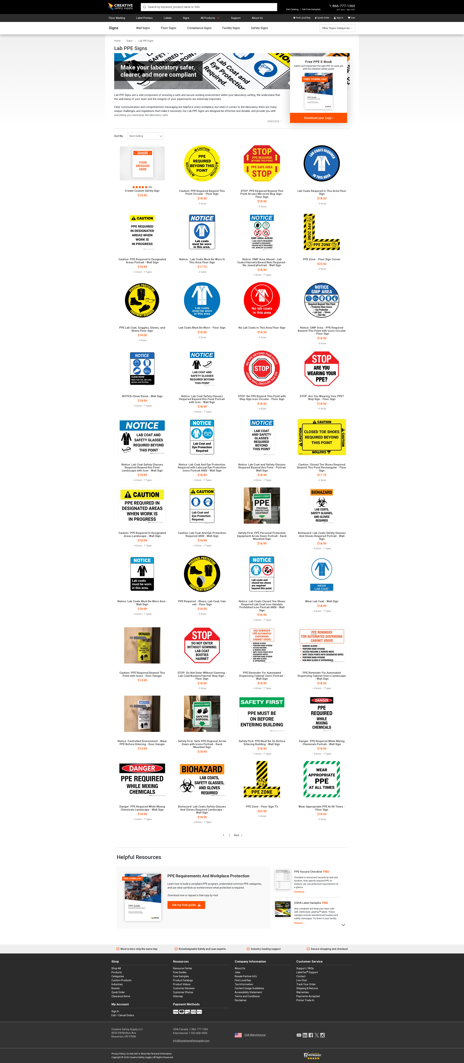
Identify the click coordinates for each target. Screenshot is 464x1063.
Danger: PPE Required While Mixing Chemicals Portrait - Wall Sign (322, 743)
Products (116, 972)
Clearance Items (120, 996)
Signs (186, 18)
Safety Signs (259, 28)
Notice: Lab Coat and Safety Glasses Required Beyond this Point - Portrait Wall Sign (262, 467)
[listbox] (145, 136)
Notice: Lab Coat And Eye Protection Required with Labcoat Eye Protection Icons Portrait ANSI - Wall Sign (202, 467)
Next (237, 835)
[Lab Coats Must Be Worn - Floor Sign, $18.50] (202, 300)
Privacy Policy (118, 1053)
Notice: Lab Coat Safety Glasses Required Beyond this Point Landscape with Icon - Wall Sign (142, 467)
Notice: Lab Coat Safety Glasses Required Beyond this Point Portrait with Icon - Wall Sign (202, 399)
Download (299, 892)
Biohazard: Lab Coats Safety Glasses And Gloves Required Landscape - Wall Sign (202, 809)
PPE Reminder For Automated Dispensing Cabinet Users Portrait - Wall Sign (262, 675)
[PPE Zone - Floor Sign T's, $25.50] (262, 779)
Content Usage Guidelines (249, 988)
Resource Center (182, 968)
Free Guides (180, 972)
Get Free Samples (311, 9)
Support (236, 18)
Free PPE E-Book (318, 62)
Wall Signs (143, 28)
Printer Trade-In (305, 1000)
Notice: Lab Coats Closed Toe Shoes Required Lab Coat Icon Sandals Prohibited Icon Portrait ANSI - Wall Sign (262, 606)
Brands (115, 988)
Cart (353, 18)
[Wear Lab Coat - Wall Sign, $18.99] (321, 574)
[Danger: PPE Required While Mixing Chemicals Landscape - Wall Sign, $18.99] (142, 779)
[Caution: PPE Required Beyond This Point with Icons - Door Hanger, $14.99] (142, 645)
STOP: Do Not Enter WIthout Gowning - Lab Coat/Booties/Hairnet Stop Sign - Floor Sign (202, 675)
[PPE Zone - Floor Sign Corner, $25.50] (321, 232)
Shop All (116, 968)
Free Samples (181, 976)
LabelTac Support (307, 972)
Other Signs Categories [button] (336, 28)
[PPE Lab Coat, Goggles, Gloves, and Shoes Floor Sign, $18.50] (142, 300)
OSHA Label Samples (307, 903)
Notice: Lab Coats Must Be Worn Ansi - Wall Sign (142, 603)
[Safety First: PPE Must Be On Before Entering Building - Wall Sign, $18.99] (262, 714)
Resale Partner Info (246, 976)
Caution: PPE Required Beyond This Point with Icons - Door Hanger (142, 674)
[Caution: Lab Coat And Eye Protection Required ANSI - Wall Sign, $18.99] (202, 505)
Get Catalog (292, 9)
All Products (208, 18)
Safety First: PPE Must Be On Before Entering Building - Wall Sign (262, 743)
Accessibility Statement (248, 992)
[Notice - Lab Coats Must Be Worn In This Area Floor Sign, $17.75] (202, 232)
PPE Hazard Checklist (308, 871)
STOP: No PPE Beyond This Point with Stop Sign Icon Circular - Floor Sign (262, 398)
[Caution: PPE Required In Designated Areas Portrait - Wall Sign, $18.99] (142, 232)
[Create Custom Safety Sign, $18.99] (142, 163)
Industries (117, 984)
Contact (300, 976)
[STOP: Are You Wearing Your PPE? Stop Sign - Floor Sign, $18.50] (321, 369)
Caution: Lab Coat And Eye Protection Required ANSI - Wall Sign (202, 534)
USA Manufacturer (255, 1034)
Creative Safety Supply (140, 1057)
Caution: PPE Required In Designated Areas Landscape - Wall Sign (142, 534)
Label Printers (144, 18)
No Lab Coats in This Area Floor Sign (262, 327)
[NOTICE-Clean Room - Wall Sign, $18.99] (142, 369)
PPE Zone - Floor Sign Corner (322, 259)
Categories (117, 976)
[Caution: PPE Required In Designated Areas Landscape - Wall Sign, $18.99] (142, 505)
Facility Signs (231, 28)
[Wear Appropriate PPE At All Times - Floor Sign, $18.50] (321, 779)
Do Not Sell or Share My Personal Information (149, 1053)
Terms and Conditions (247, 996)
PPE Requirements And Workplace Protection (208, 876)
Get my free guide (184, 905)
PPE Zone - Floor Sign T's (262, 806)
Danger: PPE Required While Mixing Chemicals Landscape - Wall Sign (142, 808)
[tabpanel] (306, 881)
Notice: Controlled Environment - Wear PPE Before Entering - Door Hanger (142, 743)
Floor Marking (117, 18)
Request (298, 923)
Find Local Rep (303, 18)
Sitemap (178, 996)
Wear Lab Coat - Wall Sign (321, 601)
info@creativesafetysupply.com (191, 1040)
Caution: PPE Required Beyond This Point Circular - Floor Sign (202, 192)
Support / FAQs (305, 968)
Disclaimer (241, 1000)
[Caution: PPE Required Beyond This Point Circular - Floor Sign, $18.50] (202, 163)
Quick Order (323, 18)
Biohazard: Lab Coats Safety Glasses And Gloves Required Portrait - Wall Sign (322, 536)
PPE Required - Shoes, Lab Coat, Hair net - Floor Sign (202, 603)
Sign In (340, 18)
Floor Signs (168, 28)
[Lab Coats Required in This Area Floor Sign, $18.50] (321, 163)
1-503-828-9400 (198, 1033)
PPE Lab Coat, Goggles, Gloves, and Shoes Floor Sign (142, 329)
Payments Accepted (308, 996)
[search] (209, 7)
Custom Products (121, 980)
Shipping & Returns (307, 988)
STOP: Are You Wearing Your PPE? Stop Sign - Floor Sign (322, 398)
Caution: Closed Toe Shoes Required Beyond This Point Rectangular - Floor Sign (321, 467)
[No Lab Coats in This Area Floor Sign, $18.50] (262, 300)
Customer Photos (183, 992)
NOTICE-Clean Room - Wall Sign (142, 396)
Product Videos (181, 984)
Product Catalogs (183, 980)
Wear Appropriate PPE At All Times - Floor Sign (322, 808)
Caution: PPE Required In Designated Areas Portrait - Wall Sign (142, 261)
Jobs (237, 972)
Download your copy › (318, 118)
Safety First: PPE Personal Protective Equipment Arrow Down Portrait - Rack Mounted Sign (262, 536)
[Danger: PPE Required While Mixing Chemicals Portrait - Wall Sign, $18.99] (321, 714)
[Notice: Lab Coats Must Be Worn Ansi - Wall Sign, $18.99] (142, 574)
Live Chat (301, 980)
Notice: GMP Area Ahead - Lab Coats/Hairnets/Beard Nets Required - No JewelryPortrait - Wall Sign (262, 262)
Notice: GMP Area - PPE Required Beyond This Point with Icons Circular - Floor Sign (322, 330)
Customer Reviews (184, 988)
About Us (257, 18)
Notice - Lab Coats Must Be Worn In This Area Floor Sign (202, 261)
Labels (168, 18)
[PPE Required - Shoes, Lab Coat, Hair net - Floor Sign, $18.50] (202, 574)
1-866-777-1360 (342, 6)
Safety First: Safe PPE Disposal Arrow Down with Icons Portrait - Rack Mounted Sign (202, 744)
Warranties (302, 992)
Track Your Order (306, 984)
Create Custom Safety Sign (142, 190)
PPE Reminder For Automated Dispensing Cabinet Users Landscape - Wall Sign (322, 675)
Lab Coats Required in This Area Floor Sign (321, 192)
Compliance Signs (199, 28)
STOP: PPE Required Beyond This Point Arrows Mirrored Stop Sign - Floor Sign (261, 194)
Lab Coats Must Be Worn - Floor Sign (202, 327)
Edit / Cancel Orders (122, 1015)
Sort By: (118, 136)
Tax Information (244, 984)
